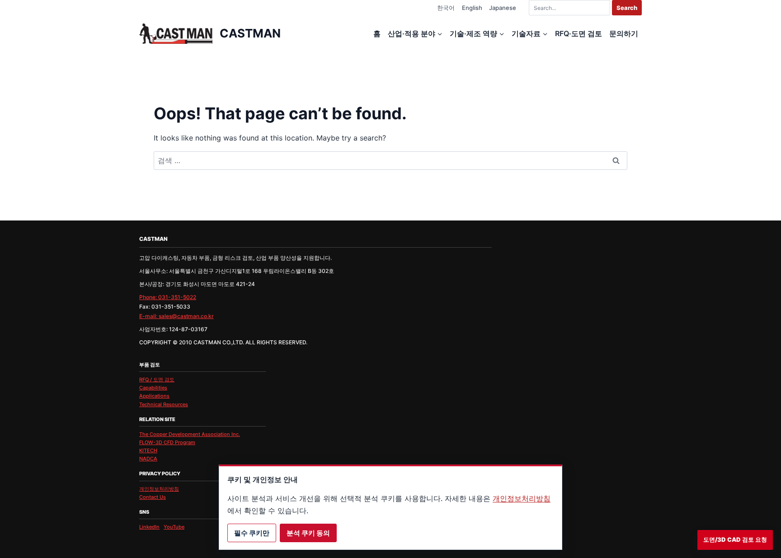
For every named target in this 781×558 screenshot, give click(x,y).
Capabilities (153, 388)
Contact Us (152, 497)
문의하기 (623, 33)
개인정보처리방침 (159, 489)
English (472, 7)
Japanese (502, 7)
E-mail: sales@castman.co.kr (176, 316)
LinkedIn (149, 527)
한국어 (446, 7)
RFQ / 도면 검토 (156, 379)
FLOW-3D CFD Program (167, 442)
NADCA (148, 458)
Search (626, 7)
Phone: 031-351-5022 (167, 297)
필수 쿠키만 (251, 533)
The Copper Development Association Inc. (189, 434)
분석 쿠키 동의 (308, 533)
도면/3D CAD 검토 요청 (735, 539)
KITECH (148, 450)
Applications (154, 396)
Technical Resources (163, 404)
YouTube (174, 527)
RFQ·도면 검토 (578, 33)
